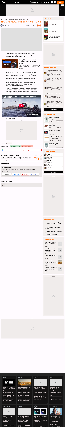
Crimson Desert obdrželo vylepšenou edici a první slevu (51, 269)
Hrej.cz (46, 265)
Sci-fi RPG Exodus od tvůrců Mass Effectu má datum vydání (50, 250)
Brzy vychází (47, 18)
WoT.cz (46, 258)
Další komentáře (53, 109)
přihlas (21, 169)
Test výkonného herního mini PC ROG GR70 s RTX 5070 (40, 393)
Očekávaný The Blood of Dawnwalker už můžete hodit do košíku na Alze (40, 398)
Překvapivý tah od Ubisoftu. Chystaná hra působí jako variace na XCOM (24, 400)
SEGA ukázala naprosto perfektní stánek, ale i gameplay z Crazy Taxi (50, 244)
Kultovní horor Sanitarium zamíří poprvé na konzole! (8, 400)
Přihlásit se (60, 2)
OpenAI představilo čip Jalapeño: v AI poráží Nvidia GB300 (40, 389)
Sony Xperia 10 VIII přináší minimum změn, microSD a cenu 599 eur (55, 418)
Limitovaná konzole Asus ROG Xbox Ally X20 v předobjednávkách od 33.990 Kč (40, 422)
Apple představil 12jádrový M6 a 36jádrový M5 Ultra (40, 417)
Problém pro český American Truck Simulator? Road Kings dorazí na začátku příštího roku (24, 394)
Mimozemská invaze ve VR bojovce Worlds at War (18, 19)
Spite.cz (46, 246)
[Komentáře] (33, 25)
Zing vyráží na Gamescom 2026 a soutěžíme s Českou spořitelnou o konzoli (28, 61)
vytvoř (34, 169)
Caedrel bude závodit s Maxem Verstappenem (7, 417)
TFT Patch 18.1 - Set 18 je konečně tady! (8, 421)
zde (2, 160)
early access (31, 91)
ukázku (11, 160)
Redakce (21, 68)
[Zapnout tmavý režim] (55, 2)
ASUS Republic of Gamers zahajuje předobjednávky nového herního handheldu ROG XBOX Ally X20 (8, 394)
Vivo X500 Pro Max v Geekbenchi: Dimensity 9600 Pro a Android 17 (56, 423)
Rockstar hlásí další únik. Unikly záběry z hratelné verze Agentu (9, 389)
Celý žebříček (53, 172)
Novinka (5, 19)
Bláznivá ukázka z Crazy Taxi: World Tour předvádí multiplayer (51, 262)
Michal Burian (6, 25)
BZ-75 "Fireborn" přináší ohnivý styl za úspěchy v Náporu (23, 422)
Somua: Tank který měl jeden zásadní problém (50, 256)
